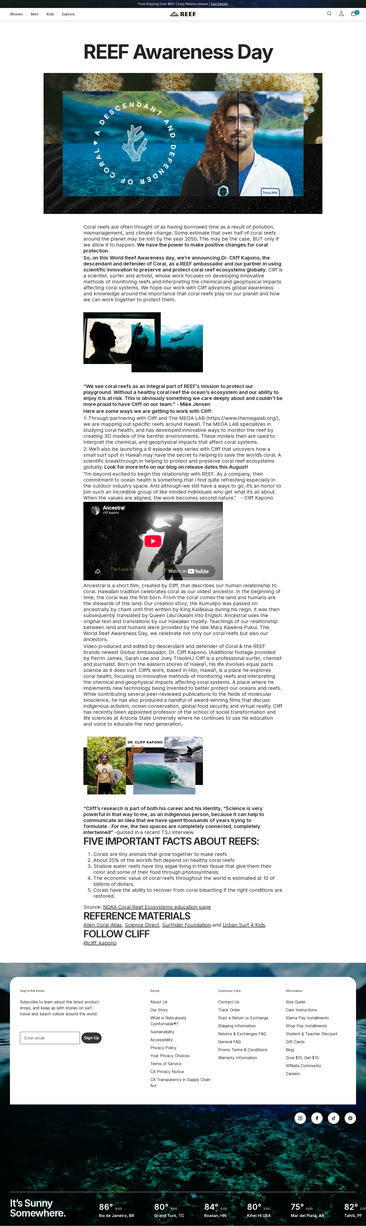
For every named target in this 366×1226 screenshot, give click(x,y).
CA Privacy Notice (167, 1071)
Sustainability (162, 1031)
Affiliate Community (303, 1065)
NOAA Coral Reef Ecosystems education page (157, 907)
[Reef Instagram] (300, 1118)
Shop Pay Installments (306, 1025)
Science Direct (142, 925)
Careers (293, 1073)
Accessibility (161, 1039)
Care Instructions (301, 1009)
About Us (159, 1001)
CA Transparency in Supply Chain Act (180, 1082)
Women (16, 14)
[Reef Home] (183, 14)
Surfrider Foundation (186, 925)
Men (35, 14)
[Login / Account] (341, 14)
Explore (68, 14)
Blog (290, 1049)
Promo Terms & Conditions (242, 1049)
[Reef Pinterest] (350, 1118)
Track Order (229, 1009)
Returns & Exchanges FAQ (242, 1033)
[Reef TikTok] (333, 1118)
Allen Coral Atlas (102, 925)
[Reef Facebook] (317, 1118)
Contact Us (228, 1001)
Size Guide (295, 1001)
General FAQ (229, 1041)
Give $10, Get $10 (302, 1057)
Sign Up (91, 1038)
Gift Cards (295, 1041)
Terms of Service (166, 1063)
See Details (219, 4)
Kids (50, 14)
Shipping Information (237, 1025)
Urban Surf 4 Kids (244, 925)
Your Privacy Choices (169, 1055)
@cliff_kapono (100, 943)
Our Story (159, 1009)
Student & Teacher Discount (312, 1033)
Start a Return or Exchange (243, 1017)
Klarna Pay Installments (307, 1017)
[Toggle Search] (329, 14)
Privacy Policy (163, 1047)
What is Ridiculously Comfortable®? (168, 1020)
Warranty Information (237, 1057)
